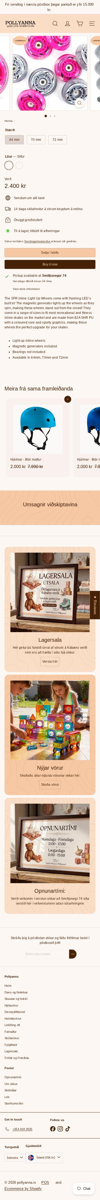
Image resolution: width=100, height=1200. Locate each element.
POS (45, 1182)
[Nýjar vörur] (50, 720)
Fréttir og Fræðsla (17, 1058)
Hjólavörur (11, 1005)
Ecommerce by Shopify (23, 1189)
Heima (9, 120)
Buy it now (50, 264)
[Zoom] (80, 103)
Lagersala (11, 1051)
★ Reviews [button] (95, 605)
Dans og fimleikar (16, 992)
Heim (8, 985)
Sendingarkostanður (37, 241)
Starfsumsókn (14, 1103)
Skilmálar (11, 1090)
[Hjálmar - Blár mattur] (38, 435)
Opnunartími (13, 1077)
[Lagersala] (50, 592)
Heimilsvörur (13, 1018)
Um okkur (11, 1083)
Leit (7, 1097)
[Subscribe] (73, 954)
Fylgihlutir (11, 1044)
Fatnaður (11, 1031)
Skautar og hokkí (16, 998)
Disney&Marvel (15, 1011)
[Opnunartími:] (50, 843)
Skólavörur (12, 1038)
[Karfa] (80, 23)
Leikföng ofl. (13, 1025)
